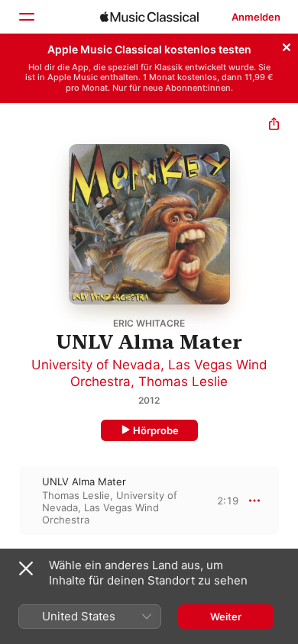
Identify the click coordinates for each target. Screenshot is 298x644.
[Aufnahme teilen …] (274, 125)
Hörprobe (156, 430)
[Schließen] (286, 45)
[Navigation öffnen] (26, 17)
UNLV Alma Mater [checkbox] (84, 481)
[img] (149, 16)
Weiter (225, 616)
